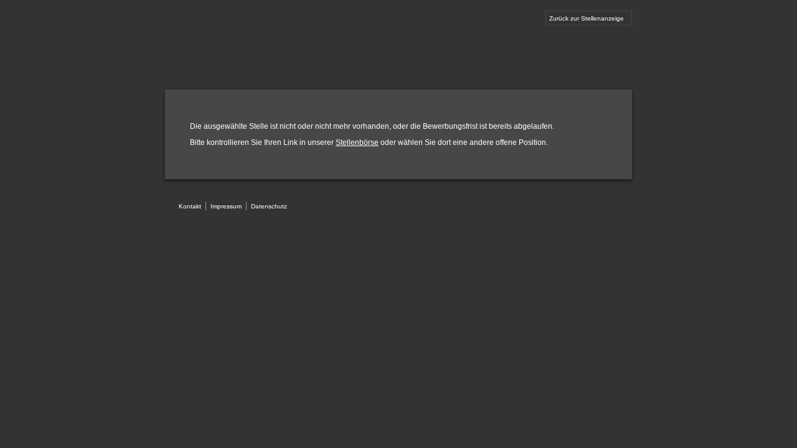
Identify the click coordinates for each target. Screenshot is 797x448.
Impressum (226, 206)
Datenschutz (269, 206)
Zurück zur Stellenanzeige (586, 18)
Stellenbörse (357, 142)
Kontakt (190, 206)
